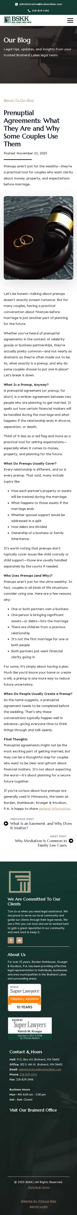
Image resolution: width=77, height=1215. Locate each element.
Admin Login (39, 1206)
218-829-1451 (28, 1074)
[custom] (19, 940)
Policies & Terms (38, 1187)
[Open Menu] (70, 20)
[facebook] (11, 940)
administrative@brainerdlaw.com (40, 1069)
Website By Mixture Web (38, 1201)
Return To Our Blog (19, 100)
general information (54, 809)
